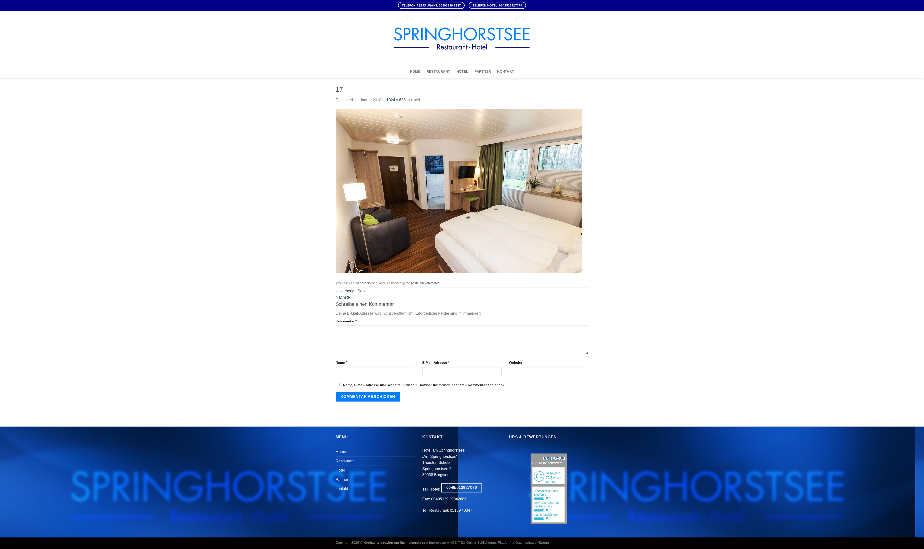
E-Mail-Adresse (435, 362)
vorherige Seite (351, 291)
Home (415, 71)
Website (515, 362)
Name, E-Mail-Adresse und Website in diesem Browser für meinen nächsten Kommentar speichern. (424, 385)
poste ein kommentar (425, 283)
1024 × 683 (396, 100)
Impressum (437, 542)
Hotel (462, 71)
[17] (459, 191)
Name (341, 362)
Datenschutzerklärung (532, 542)
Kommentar (346, 321)
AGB (453, 542)
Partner (483, 71)
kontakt (505, 71)
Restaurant (438, 71)
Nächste (345, 297)
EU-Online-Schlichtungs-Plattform (486, 542)
